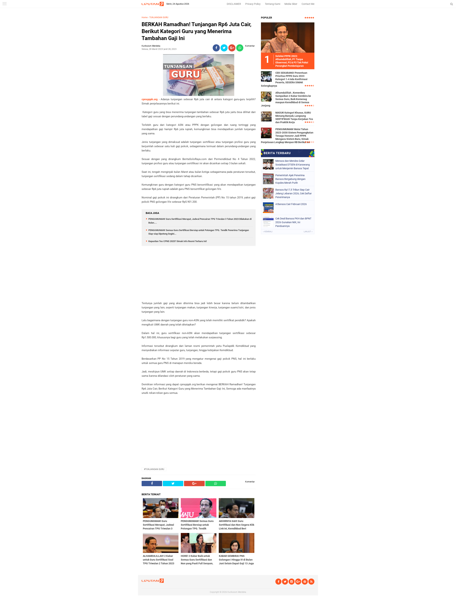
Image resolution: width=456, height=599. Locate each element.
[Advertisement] (199, 276)
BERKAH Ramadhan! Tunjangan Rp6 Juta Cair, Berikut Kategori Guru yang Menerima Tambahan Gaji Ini (196, 31)
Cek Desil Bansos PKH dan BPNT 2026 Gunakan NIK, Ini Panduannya (293, 222)
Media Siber (290, 3)
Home (144, 17)
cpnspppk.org (150, 99)
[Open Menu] (4, 4)
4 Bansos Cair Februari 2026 (291, 204)
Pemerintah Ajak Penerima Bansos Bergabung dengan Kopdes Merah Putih (290, 179)
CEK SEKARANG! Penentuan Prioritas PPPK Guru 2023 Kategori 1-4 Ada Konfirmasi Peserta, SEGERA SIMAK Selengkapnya (284, 79)
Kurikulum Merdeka (236, 592)
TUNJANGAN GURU (158, 17)
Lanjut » (308, 231)
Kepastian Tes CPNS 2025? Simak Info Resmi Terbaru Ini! (177, 241)
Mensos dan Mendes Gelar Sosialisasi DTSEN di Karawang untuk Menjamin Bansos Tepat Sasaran (292, 164)
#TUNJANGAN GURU (154, 469)
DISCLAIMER (234, 3)
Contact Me (308, 3)
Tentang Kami (272, 3)
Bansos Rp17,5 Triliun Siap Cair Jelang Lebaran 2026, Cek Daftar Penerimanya (293, 193)
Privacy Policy (253, 3)
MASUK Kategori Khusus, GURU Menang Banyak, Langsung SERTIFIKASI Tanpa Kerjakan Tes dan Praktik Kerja (294, 117)
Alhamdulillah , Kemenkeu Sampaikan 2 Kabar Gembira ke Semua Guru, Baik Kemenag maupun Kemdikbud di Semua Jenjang (286, 99)
